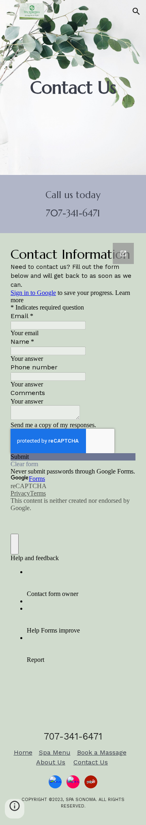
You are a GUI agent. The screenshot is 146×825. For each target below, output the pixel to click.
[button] (9, 11)
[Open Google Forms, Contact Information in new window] (123, 253)
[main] (73, 87)
